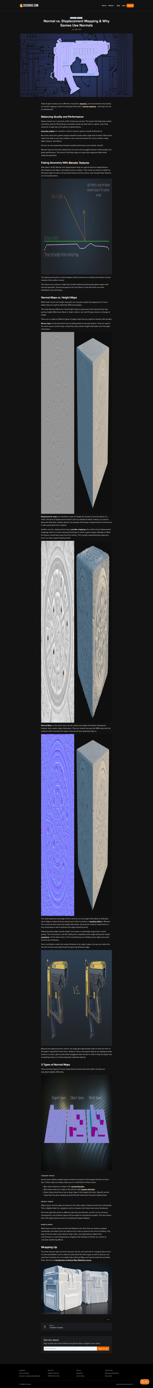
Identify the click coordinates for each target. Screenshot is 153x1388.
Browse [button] (111, 5)
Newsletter (108, 1376)
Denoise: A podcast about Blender (29, 1376)
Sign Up (130, 5)
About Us (51, 1370)
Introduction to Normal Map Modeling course (73, 1260)
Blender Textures (79, 162)
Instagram (22, 1370)
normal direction (77, 1187)
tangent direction (88, 1189)
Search (104, 5)
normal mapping (89, 106)
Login (123, 5)
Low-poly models (47, 131)
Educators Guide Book (112, 1373)
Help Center (109, 1370)
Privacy (78, 1370)
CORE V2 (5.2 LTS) (53, 1376)
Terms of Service (24, 1373)
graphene (45, 937)
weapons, (83, 104)
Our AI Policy (80, 1376)
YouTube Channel (53, 1373)
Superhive (79, 1373)
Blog (118, 5)
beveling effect (96, 922)
